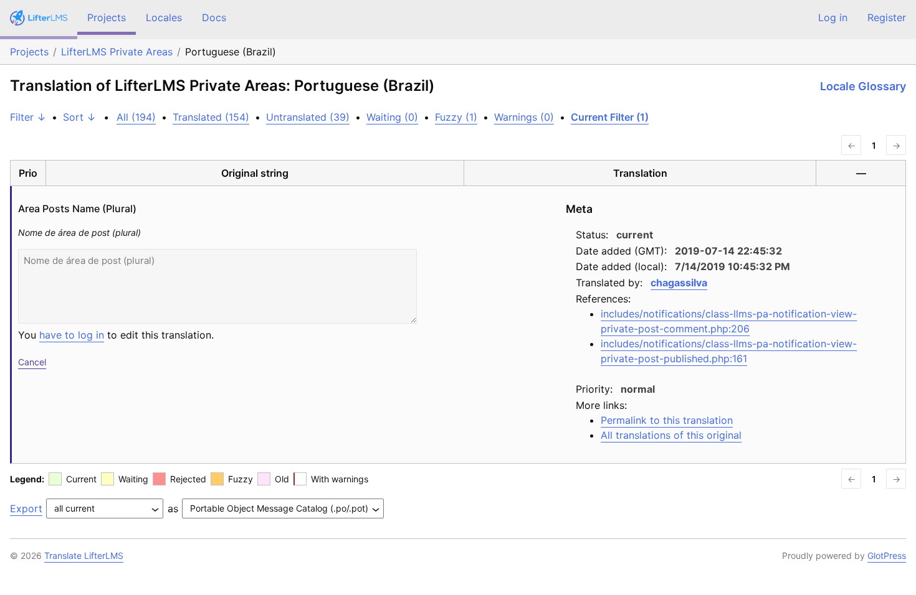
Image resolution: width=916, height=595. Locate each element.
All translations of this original (671, 435)
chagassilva (679, 282)
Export (26, 508)
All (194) (136, 117)
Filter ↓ (28, 117)
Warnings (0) (524, 117)
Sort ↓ (79, 117)
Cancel (32, 362)
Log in (832, 17)
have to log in (71, 335)
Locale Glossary (863, 86)
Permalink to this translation (667, 420)
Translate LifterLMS (83, 555)
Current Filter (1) (610, 117)
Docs (214, 17)
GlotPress (886, 555)
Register (886, 17)
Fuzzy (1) (456, 117)
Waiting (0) (392, 117)
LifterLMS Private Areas (117, 51)
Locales (164, 17)
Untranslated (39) (308, 117)
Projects (106, 17)
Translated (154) (211, 117)
